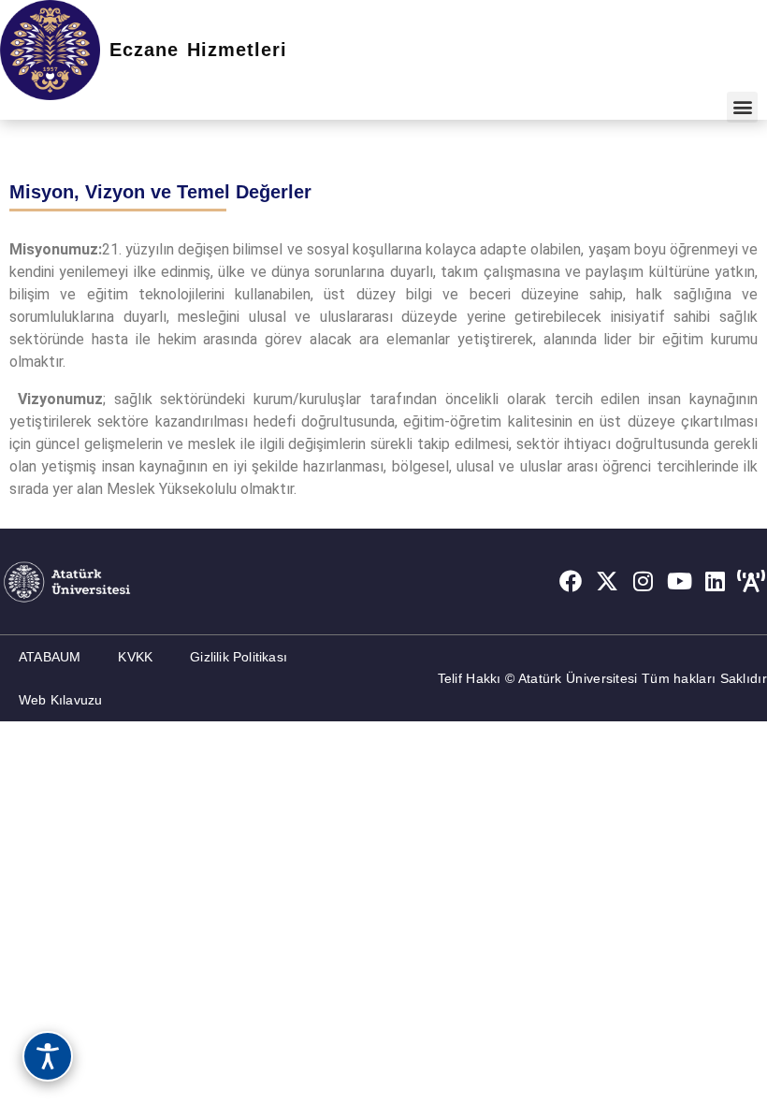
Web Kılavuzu (60, 699)
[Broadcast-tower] (751, 581)
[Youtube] (679, 581)
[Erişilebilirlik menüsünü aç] (47, 1056)
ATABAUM (49, 656)
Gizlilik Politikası (238, 656)
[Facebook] (570, 581)
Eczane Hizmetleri (198, 49)
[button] (742, 107)
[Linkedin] (715, 581)
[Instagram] (643, 581)
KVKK (135, 656)
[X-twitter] (607, 581)
